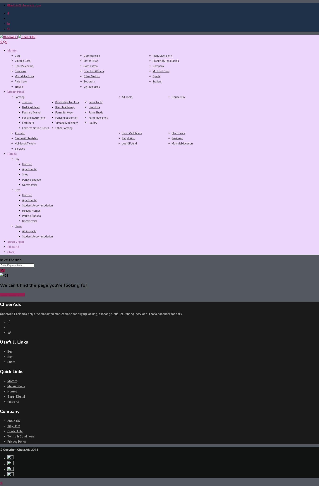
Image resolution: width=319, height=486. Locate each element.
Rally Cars (21, 81)
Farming (20, 97)
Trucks (19, 86)
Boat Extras (91, 66)
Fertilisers (28, 123)
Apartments (29, 169)
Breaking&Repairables (166, 61)
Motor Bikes (91, 61)
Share (18, 226)
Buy (17, 159)
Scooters (89, 81)
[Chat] (5, 42)
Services (20, 148)
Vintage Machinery (66, 123)
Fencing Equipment (66, 117)
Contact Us (15, 431)
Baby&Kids (128, 138)
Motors (12, 50)
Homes (12, 154)
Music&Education (182, 143)
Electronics (178, 133)
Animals (20, 133)
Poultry (93, 123)
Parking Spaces (31, 179)
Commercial (29, 185)
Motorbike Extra (24, 76)
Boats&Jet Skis (24, 66)
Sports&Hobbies (132, 133)
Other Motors (92, 76)
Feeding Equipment (33, 117)
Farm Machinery (98, 117)
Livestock (94, 107)
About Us (13, 421)
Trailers (157, 81)
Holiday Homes (31, 210)
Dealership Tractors (67, 102)
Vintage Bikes (92, 86)
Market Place (16, 92)
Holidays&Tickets (25, 143)
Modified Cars (161, 71)
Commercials (92, 55)
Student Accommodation (37, 205)
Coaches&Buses (94, 71)
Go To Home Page (12, 295)
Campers (158, 66)
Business (177, 138)
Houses (27, 164)
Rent (17, 190)
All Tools (127, 97)
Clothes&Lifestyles (26, 138)
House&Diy (178, 97)
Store (11, 252)
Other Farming (64, 128)
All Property (29, 231)
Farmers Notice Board (35, 128)
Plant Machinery (162, 55)
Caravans (20, 71)
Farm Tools (95, 102)
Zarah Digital (15, 241)
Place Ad (13, 247)
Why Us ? (13, 426)
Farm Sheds (96, 112)
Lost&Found (129, 143)
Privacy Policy (16, 441)
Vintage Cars (22, 61)
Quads (156, 76)
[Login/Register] (1, 42)
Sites (25, 174)
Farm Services (64, 112)
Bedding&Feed (31, 107)
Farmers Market (31, 112)
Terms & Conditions (20, 436)
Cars (17, 55)
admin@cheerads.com (25, 5)
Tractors (27, 102)
